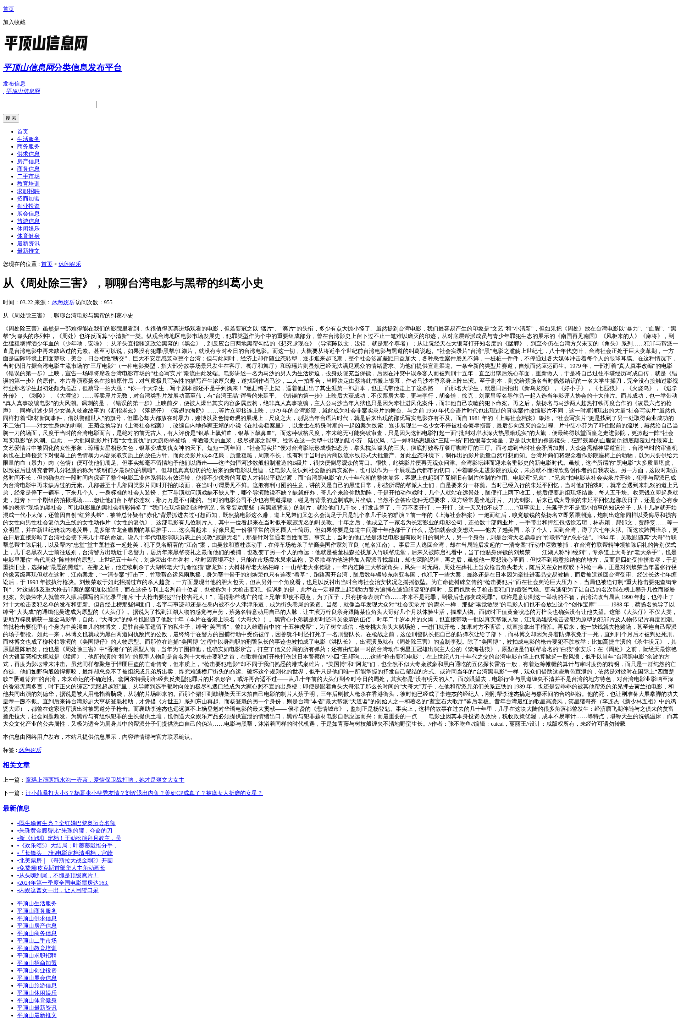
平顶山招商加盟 (37, 963)
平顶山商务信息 (37, 933)
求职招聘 (28, 191)
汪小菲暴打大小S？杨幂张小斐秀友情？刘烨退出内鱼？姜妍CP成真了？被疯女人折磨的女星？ (144, 793)
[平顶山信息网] (47, 51)
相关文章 (16, 765)
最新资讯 (28, 243)
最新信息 (16, 808)
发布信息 (14, 84)
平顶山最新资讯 (37, 1008)
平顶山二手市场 (37, 941)
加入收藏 (14, 22)
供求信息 (28, 154)
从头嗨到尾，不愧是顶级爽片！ (58, 875)
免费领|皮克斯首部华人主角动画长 (61, 868)
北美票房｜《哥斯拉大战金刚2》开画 (65, 860)
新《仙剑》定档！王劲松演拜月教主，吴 (69, 838)
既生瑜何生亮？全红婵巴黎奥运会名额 (66, 823)
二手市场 (28, 176)
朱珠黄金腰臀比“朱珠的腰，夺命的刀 (64, 831)
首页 (8, 9)
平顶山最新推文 (37, 1015)
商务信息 (28, 169)
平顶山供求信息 (37, 918)
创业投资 (28, 206)
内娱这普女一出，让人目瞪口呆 (58, 890)
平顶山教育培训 (37, 948)
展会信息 (28, 214)
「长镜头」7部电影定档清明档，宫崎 (65, 853)
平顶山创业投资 (37, 970)
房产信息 (28, 161)
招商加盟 (28, 199)
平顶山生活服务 (37, 903)
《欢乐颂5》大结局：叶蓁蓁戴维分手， (67, 846)
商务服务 (28, 146)
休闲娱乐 (28, 228)
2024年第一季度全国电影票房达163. (63, 883)
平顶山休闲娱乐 (37, 993)
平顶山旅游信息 (37, 985)
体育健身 (28, 236)
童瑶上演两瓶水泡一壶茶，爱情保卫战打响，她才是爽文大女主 (105, 780)
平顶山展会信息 (37, 978)
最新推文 (28, 251)
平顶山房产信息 (37, 926)
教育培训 (28, 184)
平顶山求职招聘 (37, 956)
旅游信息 (28, 221)
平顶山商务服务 (37, 911)
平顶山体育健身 (37, 1000)
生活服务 (28, 139)
